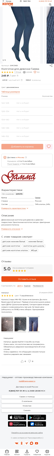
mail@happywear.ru (27, 381)
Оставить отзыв (27, 279)
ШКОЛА (19, 194)
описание (10, 229)
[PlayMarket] (37, 417)
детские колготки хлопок (15, 250)
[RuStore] (37, 424)
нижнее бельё (35, 241)
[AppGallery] (17, 424)
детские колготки (11, 246)
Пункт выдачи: (13, 164)
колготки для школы (33, 246)
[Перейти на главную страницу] (7, 4)
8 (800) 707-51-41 (45, 1)
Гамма (37, 198)
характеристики (13, 208)
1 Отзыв (17, 72)
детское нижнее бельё (13, 241)
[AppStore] (17, 417)
